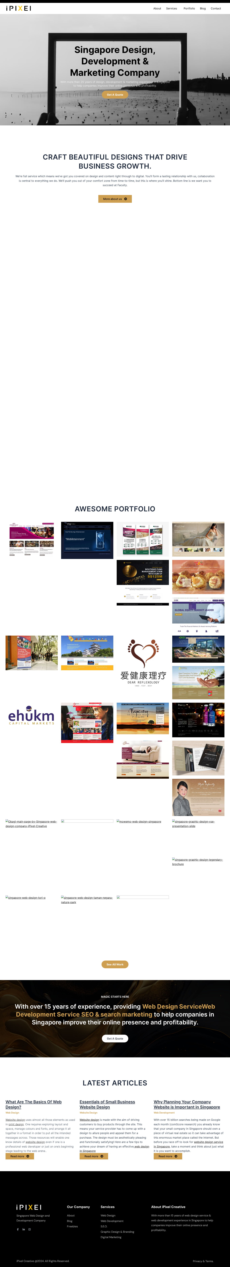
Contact (216, 8)
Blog (203, 8)
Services (171, 8)
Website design (15, 1119)
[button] (172, 8)
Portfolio (189, 8)
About (157, 8)
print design (16, 1124)
